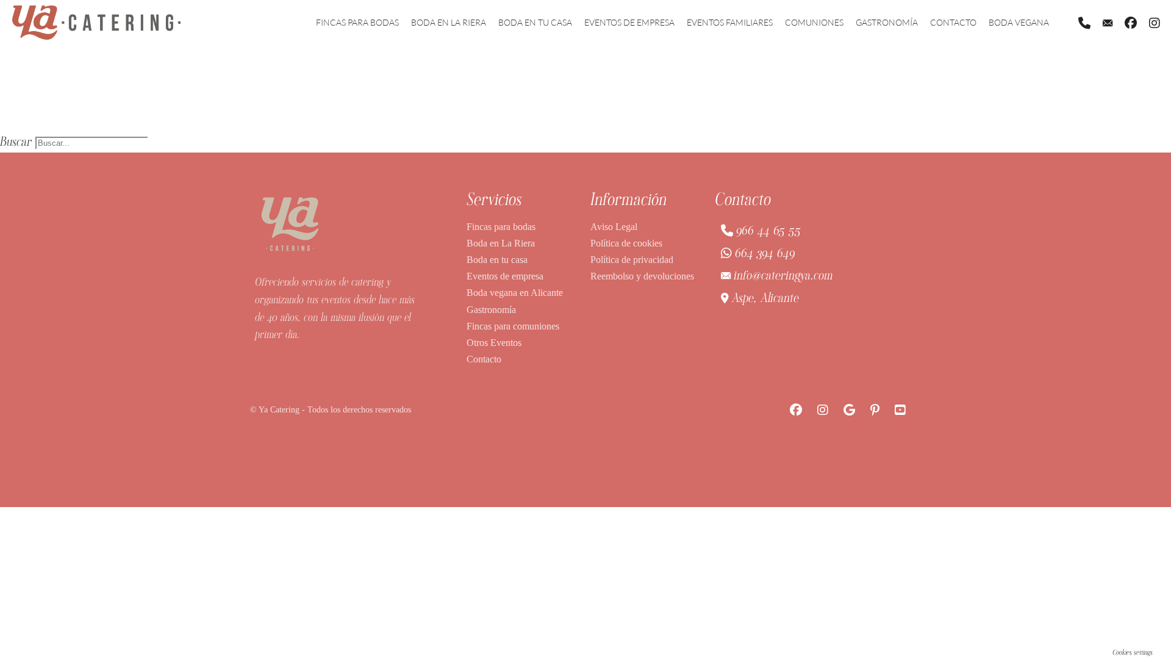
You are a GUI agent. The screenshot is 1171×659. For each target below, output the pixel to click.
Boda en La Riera (448, 22)
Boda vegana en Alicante (515, 292)
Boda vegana (1019, 22)
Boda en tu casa (535, 22)
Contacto (953, 22)
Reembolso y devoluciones (642, 276)
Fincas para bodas (357, 22)
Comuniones (814, 22)
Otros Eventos (494, 342)
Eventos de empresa (629, 22)
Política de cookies (626, 243)
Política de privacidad (631, 259)
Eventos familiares (730, 22)
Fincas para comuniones (513, 326)
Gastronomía (887, 22)
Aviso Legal (613, 226)
